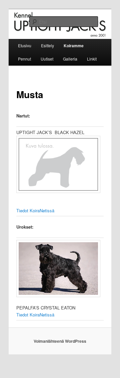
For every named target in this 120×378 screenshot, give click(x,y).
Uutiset (47, 59)
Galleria (70, 59)
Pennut (24, 59)
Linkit (92, 59)
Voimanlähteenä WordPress (60, 341)
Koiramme (74, 46)
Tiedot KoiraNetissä (35, 210)
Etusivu (24, 45)
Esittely (47, 45)
